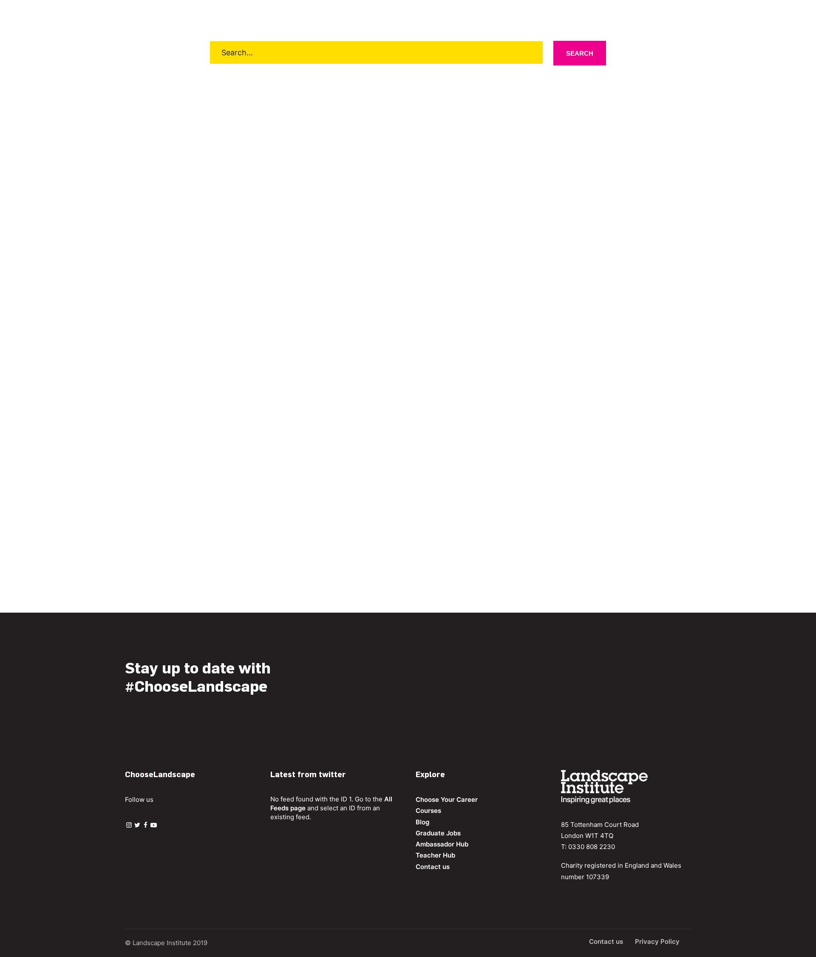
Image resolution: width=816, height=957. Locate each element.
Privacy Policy (657, 941)
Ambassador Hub (529, 43)
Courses (428, 810)
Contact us (588, 43)
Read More (173, 527)
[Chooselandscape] (42, 43)
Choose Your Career (232, 43)
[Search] (793, 43)
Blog (419, 43)
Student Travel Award (243, 508)
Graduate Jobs (463, 43)
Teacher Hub (435, 855)
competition (377, 508)
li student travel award (317, 508)
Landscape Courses (367, 43)
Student (193, 508)
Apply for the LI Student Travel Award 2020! (248, 491)
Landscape (161, 508)
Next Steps (304, 43)
